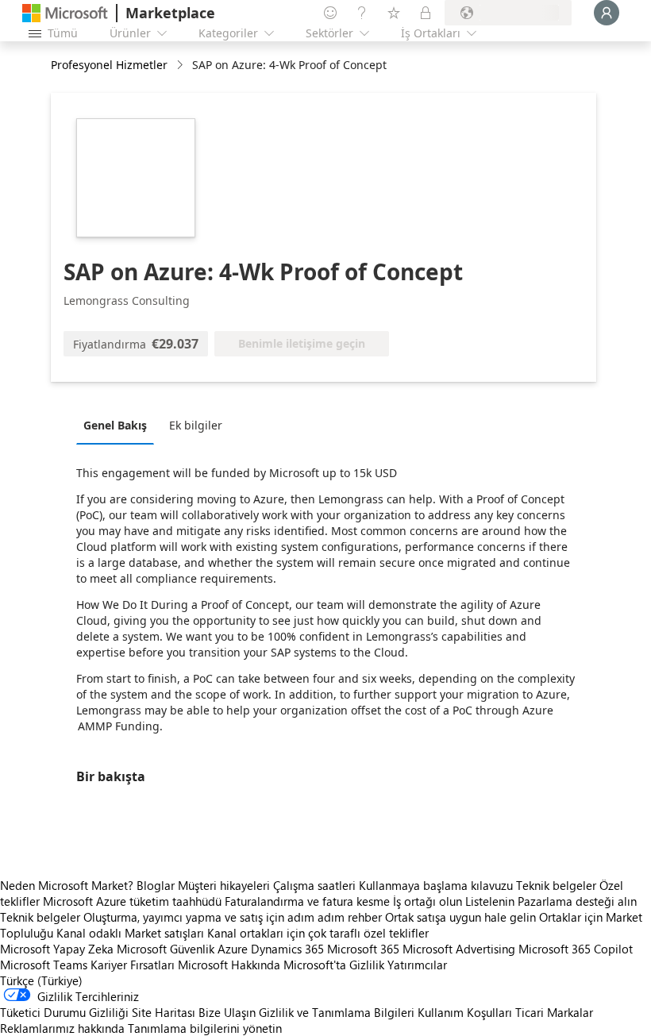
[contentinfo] (181, 65)
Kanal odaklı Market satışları (130, 933)
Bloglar (156, 885)
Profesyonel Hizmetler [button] (109, 64)
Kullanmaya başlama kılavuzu (436, 885)
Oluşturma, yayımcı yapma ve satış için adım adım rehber (232, 917)
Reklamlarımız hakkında (62, 1028)
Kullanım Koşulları (465, 1012)
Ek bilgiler (195, 425)
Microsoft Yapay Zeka (57, 949)
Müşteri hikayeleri (224, 885)
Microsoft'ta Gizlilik (333, 964)
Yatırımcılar (417, 964)
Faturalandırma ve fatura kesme (307, 901)
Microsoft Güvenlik (165, 949)
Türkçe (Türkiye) (41, 980)
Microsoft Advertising (459, 949)
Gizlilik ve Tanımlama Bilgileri (336, 1012)
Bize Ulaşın (227, 1012)
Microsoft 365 (363, 949)
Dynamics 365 (287, 949)
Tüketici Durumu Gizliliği (64, 1012)
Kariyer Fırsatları (133, 964)
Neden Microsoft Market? (66, 885)
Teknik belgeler (556, 885)
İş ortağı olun (427, 901)
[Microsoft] (65, 13)
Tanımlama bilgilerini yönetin (205, 1028)
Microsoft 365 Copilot (575, 949)
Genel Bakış (115, 425)
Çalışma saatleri (314, 885)
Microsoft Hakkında (229, 964)
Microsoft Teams (43, 964)
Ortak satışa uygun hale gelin (460, 917)
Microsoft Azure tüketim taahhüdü (134, 901)
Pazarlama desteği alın (577, 901)
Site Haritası (163, 1012)
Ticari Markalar (554, 1012)
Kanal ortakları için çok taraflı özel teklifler (318, 933)
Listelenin (489, 901)
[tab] (119, 424)
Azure (233, 949)
